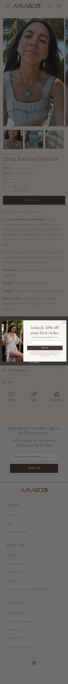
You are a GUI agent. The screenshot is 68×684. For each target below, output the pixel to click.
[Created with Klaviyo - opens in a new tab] (34, 363)
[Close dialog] (64, 322)
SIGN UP (44, 348)
